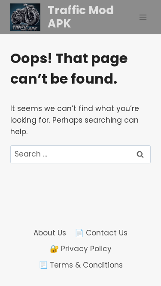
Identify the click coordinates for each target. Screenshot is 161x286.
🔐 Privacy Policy (81, 249)
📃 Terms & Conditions (81, 265)
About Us (49, 233)
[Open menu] (143, 17)
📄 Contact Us (101, 233)
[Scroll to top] (121, 256)
